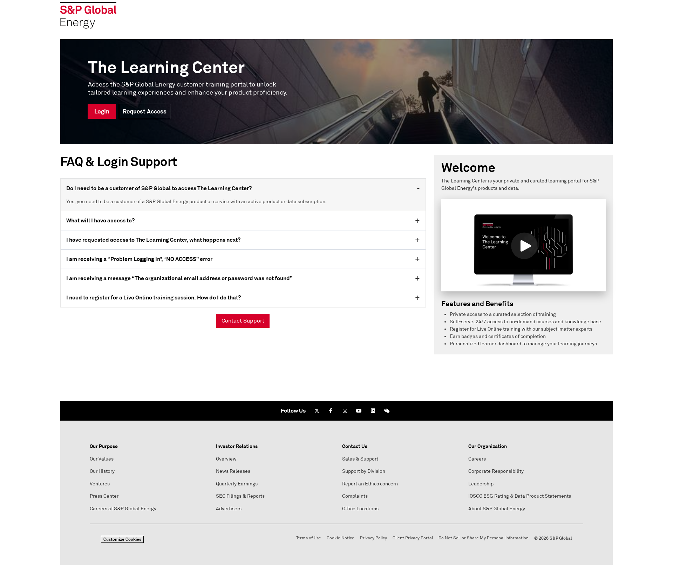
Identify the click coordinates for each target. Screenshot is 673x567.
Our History (102, 471)
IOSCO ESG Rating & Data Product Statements (519, 496)
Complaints (355, 496)
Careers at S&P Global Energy (123, 509)
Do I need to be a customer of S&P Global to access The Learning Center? (159, 188)
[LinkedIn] (373, 410)
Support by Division (363, 471)
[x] (316, 410)
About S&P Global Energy (496, 509)
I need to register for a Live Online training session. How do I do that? (153, 297)
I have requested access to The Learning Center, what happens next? (153, 239)
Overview (226, 459)
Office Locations (360, 509)
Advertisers (229, 509)
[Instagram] (345, 410)
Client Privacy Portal (413, 538)
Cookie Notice (340, 538)
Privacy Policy (373, 538)
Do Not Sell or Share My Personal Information (484, 538)
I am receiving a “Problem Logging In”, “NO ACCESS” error (139, 259)
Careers (477, 459)
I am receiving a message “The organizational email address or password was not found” (179, 278)
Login (101, 111)
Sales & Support (360, 459)
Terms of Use (308, 538)
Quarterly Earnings (237, 484)
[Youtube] (359, 410)
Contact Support (243, 320)
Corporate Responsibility (496, 471)
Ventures (100, 484)
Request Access (144, 111)
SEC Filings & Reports (240, 496)
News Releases (233, 471)
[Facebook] (330, 410)
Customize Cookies (122, 539)
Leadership (481, 484)
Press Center (104, 496)
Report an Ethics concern (370, 484)
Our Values (102, 459)
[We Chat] (387, 410)
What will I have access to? (100, 220)
